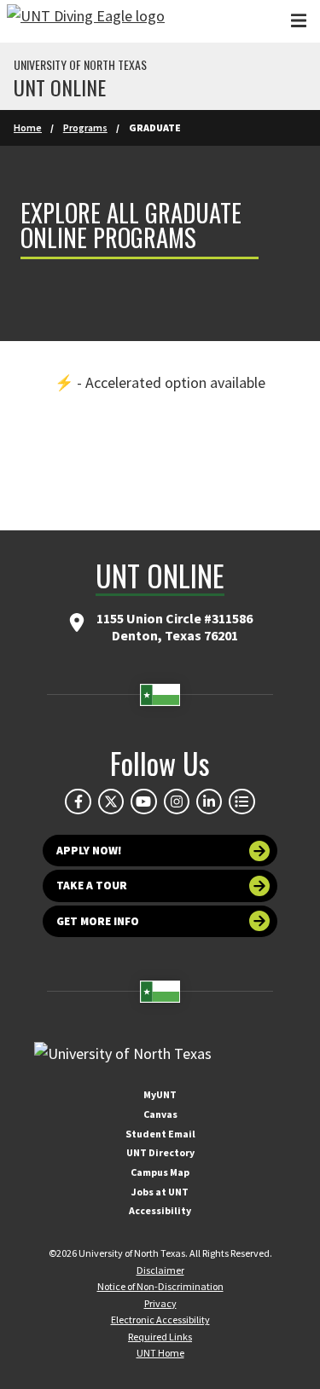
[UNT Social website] (241, 801)
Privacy (160, 1303)
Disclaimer (160, 1270)
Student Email (160, 1133)
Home (28, 127)
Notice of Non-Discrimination (160, 1286)
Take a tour (91, 885)
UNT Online (60, 87)
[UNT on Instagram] (176, 801)
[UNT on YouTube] (143, 801)
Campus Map (160, 1172)
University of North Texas (80, 64)
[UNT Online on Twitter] (111, 801)
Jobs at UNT (160, 1191)
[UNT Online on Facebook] (77, 801)
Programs (85, 127)
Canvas (160, 1114)
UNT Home (160, 1352)
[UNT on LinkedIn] (209, 801)
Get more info (97, 921)
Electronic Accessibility (160, 1319)
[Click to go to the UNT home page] (86, 21)
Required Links (160, 1336)
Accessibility (160, 1210)
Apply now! (89, 850)
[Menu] (298, 21)
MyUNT (160, 1094)
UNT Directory (160, 1152)
